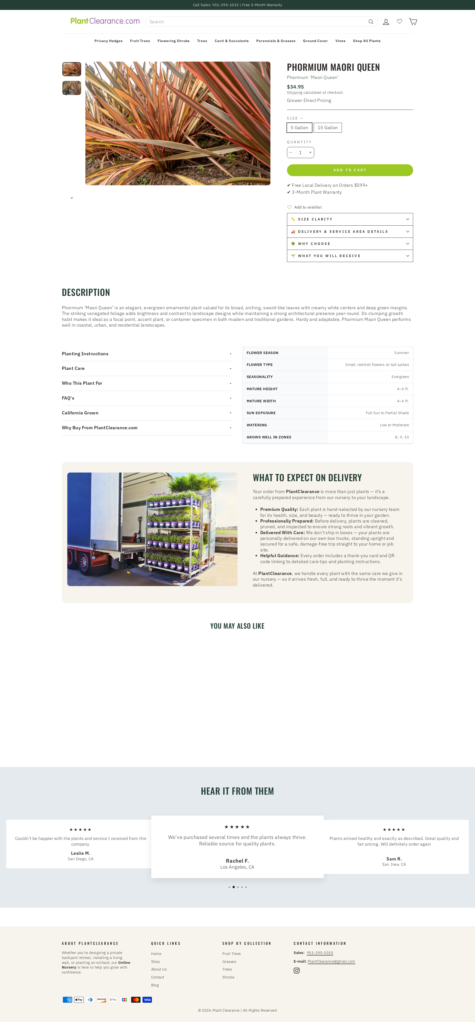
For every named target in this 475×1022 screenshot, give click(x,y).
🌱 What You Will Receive (326, 256)
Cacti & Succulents (232, 41)
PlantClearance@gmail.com (331, 961)
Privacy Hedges (109, 41)
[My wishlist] (399, 21)
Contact (157, 976)
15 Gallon (328, 127)
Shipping (295, 92)
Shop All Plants (367, 41)
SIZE (295, 118)
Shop (155, 961)
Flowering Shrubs (174, 41)
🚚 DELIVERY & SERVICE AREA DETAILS (340, 231)
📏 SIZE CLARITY (312, 219)
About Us (159, 969)
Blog (155, 984)
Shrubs (228, 976)
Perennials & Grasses (276, 41)
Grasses (229, 961)
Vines (340, 41)
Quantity (299, 142)
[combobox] (261, 22)
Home (156, 953)
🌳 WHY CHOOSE (311, 243)
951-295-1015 (320, 952)
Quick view (104, 720)
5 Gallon (299, 127)
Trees (202, 41)
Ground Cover (315, 41)
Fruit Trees (140, 41)
